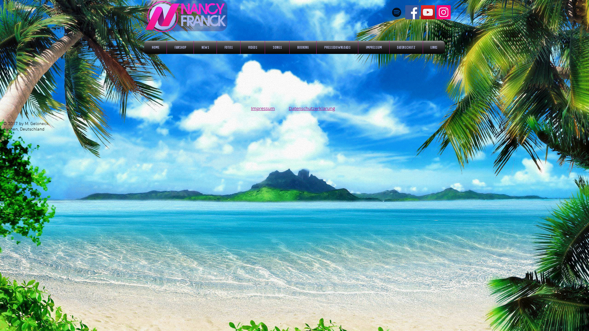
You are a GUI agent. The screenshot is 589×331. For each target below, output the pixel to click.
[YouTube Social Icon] (428, 12)
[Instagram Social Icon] (444, 12)
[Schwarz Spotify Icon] (397, 12)
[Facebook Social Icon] (412, 12)
